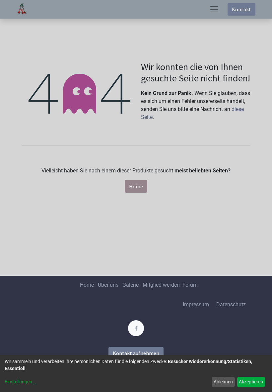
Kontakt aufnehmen (136, 353)
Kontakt (241, 9)
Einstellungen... (20, 381)
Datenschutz (231, 304)
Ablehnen (223, 381)
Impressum (196, 304)
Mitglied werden (162, 285)
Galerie (130, 285)
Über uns (108, 285)
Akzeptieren (251, 381)
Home (136, 186)
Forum (190, 285)
